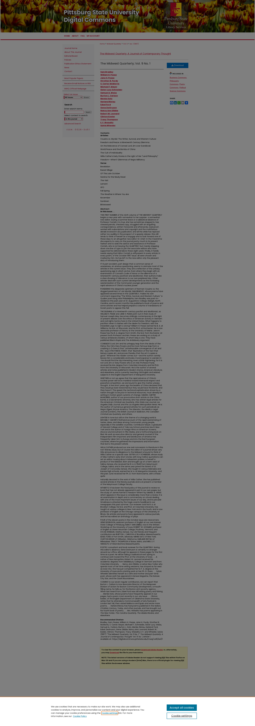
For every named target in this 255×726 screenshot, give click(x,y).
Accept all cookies (182, 708)
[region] (127, 711)
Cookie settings (110, 713)
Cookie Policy (80, 716)
